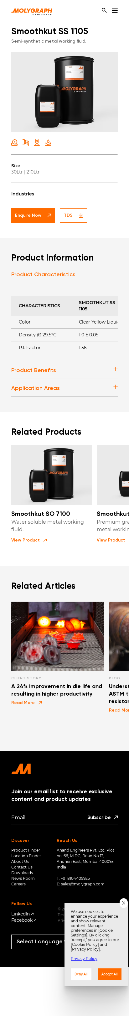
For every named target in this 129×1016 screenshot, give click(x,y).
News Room (23, 878)
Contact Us (22, 867)
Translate (45, 951)
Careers (18, 884)
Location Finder (26, 855)
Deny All (81, 974)
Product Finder (25, 850)
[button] (29, 540)
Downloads (22, 872)
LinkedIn (20, 914)
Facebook (22, 920)
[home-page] (31, 10)
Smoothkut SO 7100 (40, 514)
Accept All (109, 974)
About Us (20, 861)
